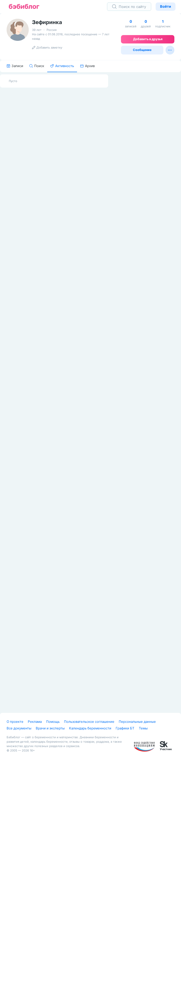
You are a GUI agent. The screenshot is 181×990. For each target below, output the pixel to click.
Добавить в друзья (147, 39)
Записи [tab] (17, 66)
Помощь (53, 721)
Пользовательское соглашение (89, 721)
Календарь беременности (90, 728)
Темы (143, 728)
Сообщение (142, 50)
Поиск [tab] (39, 66)
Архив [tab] (90, 66)
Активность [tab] (64, 66)
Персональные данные (137, 721)
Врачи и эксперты (50, 728)
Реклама (35, 721)
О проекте (15, 721)
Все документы (19, 728)
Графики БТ (125, 728)
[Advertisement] (148, 140)
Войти (165, 6)
